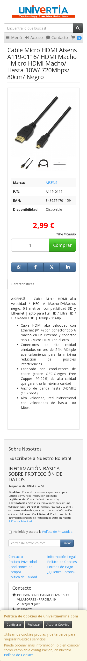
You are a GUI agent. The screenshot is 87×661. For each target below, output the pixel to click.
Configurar (14, 625)
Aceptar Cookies (57, 625)
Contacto (59, 37)
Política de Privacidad (20, 521)
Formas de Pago (60, 566)
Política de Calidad (22, 577)
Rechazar (34, 625)
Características (22, 284)
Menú (16, 37)
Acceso (36, 37)
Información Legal (61, 556)
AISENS (51, 182)
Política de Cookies (19, 655)
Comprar (62, 245)
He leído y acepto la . (43, 532)
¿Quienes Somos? (61, 572)
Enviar (67, 543)
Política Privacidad (22, 561)
